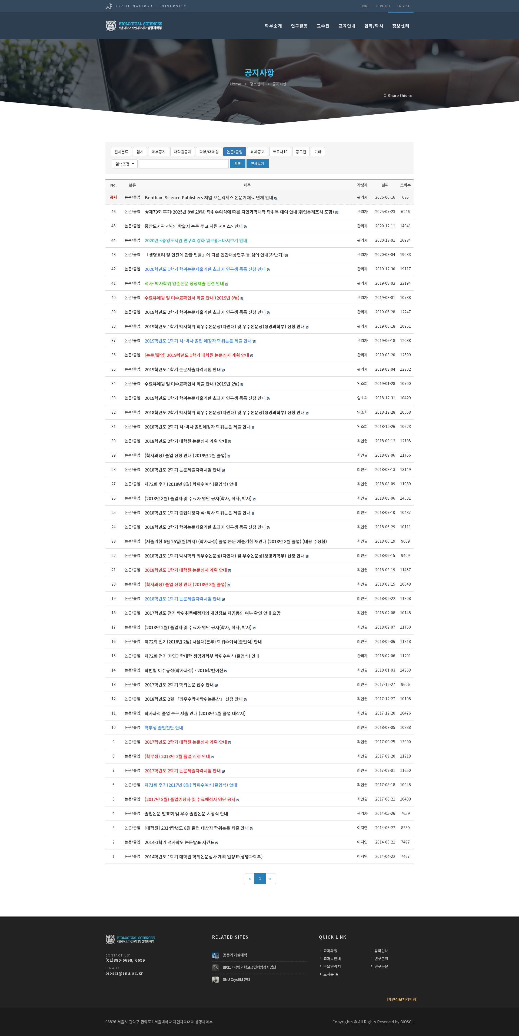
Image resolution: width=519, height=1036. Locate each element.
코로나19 (280, 151)
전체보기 (257, 163)
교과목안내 (332, 958)
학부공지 (159, 151)
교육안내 (347, 25)
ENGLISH (403, 6)
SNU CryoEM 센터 (236, 979)
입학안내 (381, 950)
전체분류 (121, 151)
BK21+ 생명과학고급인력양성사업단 (249, 967)
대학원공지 (182, 151)
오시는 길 (330, 974)
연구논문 (381, 966)
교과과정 (330, 950)
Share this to (400, 95)
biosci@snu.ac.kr (124, 973)
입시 (140, 151)
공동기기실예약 (235, 955)
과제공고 (258, 151)
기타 (317, 151)
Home (365, 6)
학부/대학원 (209, 151)
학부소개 (273, 25)
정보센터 (401, 25)
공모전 (301, 151)
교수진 (323, 25)
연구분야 (381, 958)
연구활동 (299, 25)
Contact (383, 6)
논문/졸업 (234, 151)
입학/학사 (374, 25)
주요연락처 (332, 966)
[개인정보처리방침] (402, 999)
